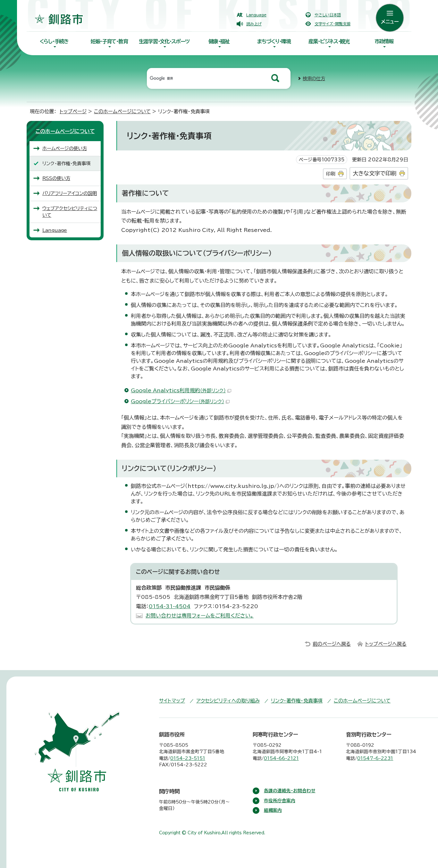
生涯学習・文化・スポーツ (164, 41)
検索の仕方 (314, 78)
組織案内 (273, 810)
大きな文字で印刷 (374, 173)
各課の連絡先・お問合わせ (290, 790)
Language (256, 15)
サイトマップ (172, 700)
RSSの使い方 (56, 178)
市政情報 (384, 41)
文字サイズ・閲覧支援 (332, 24)
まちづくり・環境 (274, 41)
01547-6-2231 (375, 758)
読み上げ (254, 24)
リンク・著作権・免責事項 (297, 700)
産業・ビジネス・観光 (329, 41)
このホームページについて (122, 111)
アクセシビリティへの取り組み (228, 700)
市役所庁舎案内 (279, 800)
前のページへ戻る (332, 644)
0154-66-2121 (281, 758)
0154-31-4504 (169, 606)
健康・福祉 (219, 41)
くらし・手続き (54, 41)
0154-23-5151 (187, 758)
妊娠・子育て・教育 (109, 41)
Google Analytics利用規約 (178, 390)
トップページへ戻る (386, 644)
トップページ (73, 111)
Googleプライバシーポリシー (177, 401)
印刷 (330, 173)
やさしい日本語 (328, 15)
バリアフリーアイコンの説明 (69, 193)
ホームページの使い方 (64, 148)
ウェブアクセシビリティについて (69, 212)
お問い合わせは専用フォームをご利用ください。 (200, 615)
